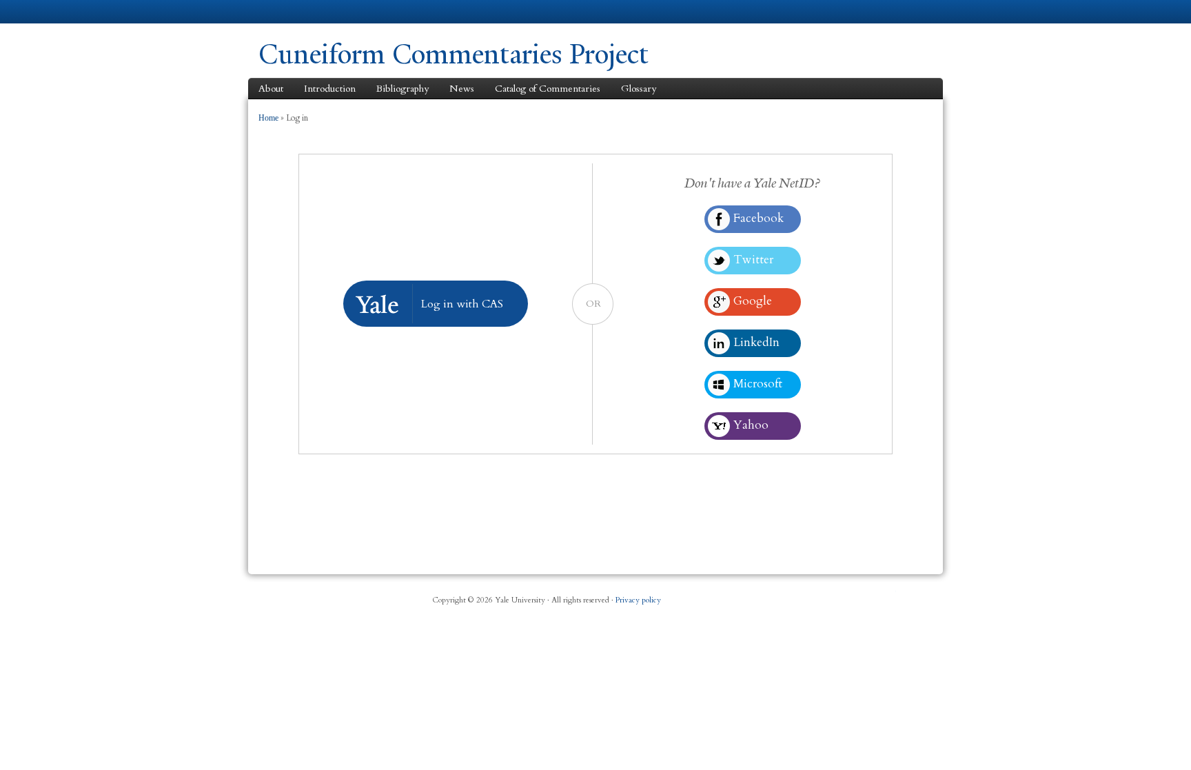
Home (268, 118)
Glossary (638, 88)
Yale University (297, 11)
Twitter (821, 595)
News (461, 88)
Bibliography (402, 88)
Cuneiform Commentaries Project (453, 54)
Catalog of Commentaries (547, 88)
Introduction (330, 88)
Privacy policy (638, 600)
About (270, 88)
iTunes (854, 595)
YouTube (887, 595)
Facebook (788, 595)
